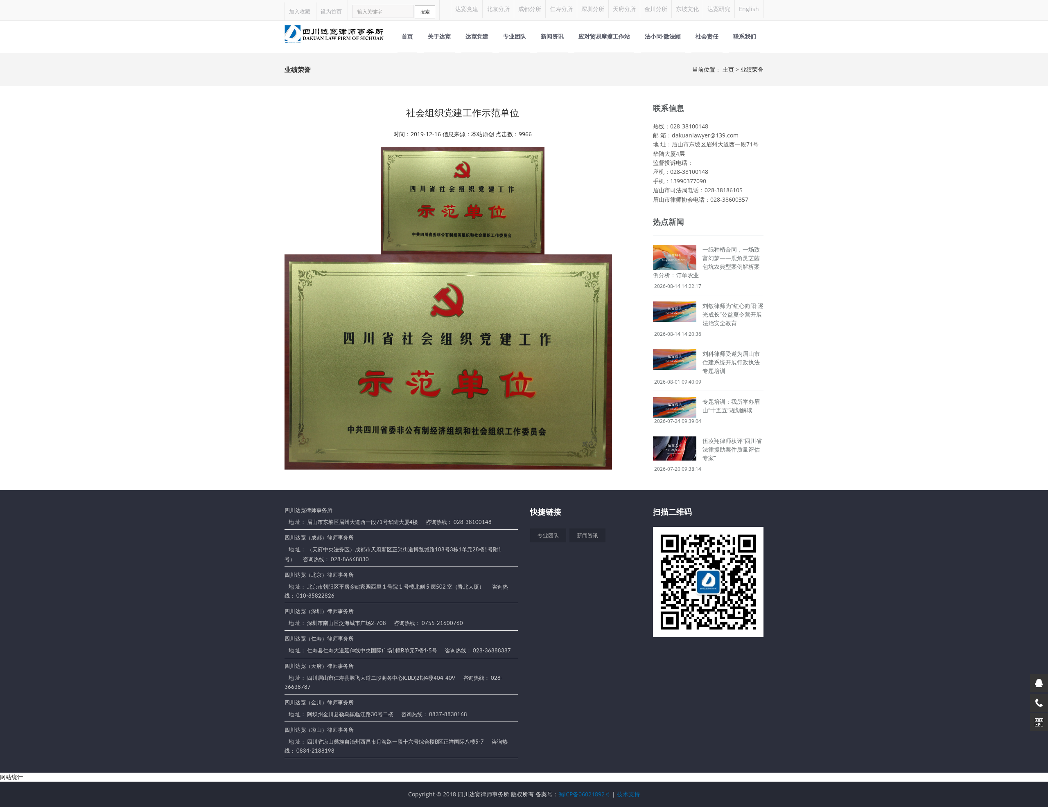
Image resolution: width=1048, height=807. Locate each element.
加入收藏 (299, 11)
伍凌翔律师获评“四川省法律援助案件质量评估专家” (732, 449)
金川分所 (655, 9)
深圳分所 (592, 9)
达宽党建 (466, 9)
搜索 (425, 11)
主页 (728, 69)
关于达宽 (439, 36)
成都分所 (529, 9)
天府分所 (624, 9)
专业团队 (514, 36)
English (749, 9)
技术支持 (628, 794)
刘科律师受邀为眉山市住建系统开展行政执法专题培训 (731, 362)
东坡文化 (687, 9)
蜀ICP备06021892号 (584, 794)
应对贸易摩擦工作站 (604, 36)
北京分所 (498, 9)
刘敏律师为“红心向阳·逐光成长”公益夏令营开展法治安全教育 (732, 314)
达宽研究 (718, 9)
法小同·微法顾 (663, 36)
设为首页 (331, 11)
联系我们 (744, 36)
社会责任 (707, 36)
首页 (407, 36)
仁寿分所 (561, 9)
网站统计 (11, 777)
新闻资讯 (552, 36)
